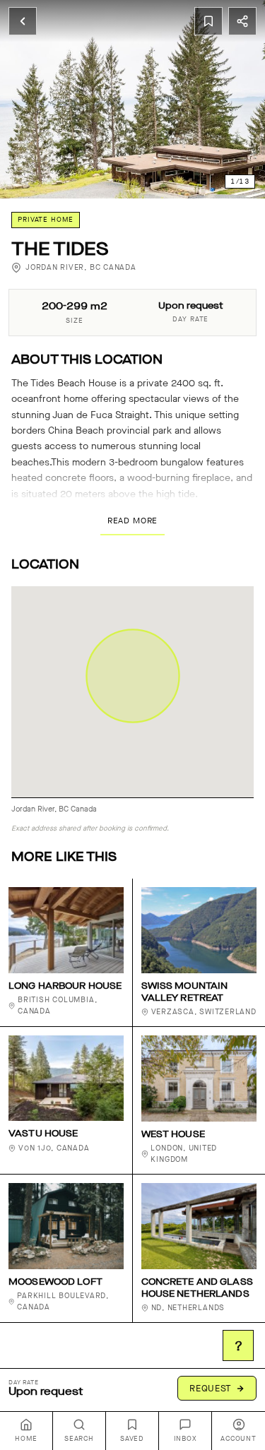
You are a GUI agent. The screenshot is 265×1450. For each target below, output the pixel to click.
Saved (132, 1438)
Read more (132, 520)
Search (79, 1438)
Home (26, 1438)
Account (238, 1438)
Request (210, 1388)
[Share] (242, 21)
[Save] (208, 21)
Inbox (185, 1438)
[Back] (22, 21)
